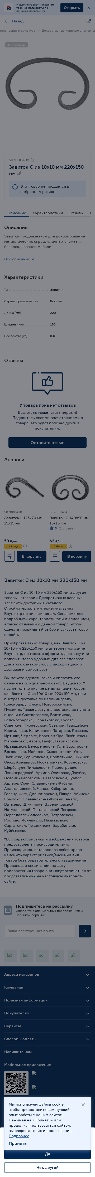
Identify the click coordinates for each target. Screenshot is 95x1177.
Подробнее (19, 1136)
